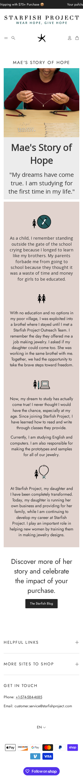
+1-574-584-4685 (29, 697)
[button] (6, 38)
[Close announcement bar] (78, 3)
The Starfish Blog (41, 603)
